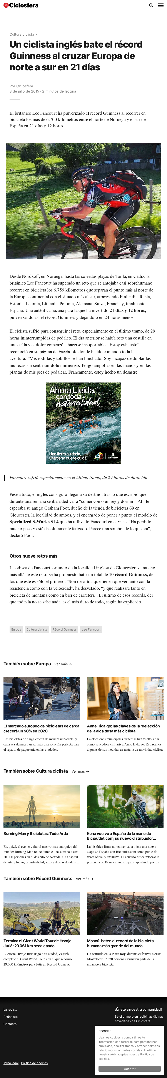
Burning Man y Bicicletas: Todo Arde (35, 833)
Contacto (10, 1024)
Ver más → (63, 664)
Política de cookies (34, 1063)
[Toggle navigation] (161, 5)
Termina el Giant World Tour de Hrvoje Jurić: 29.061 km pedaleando (37, 943)
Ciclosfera (24, 86)
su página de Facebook (55, 351)
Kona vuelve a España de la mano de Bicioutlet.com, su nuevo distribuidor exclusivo (120, 838)
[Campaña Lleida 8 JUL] (83, 423)
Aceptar (129, 1069)
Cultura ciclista (22, 34)
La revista (10, 1009)
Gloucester (125, 568)
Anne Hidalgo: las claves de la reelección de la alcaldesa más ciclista (123, 728)
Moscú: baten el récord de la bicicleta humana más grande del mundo (120, 943)
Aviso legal (10, 1063)
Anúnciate (10, 1016)
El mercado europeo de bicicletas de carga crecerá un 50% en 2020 (41, 728)
